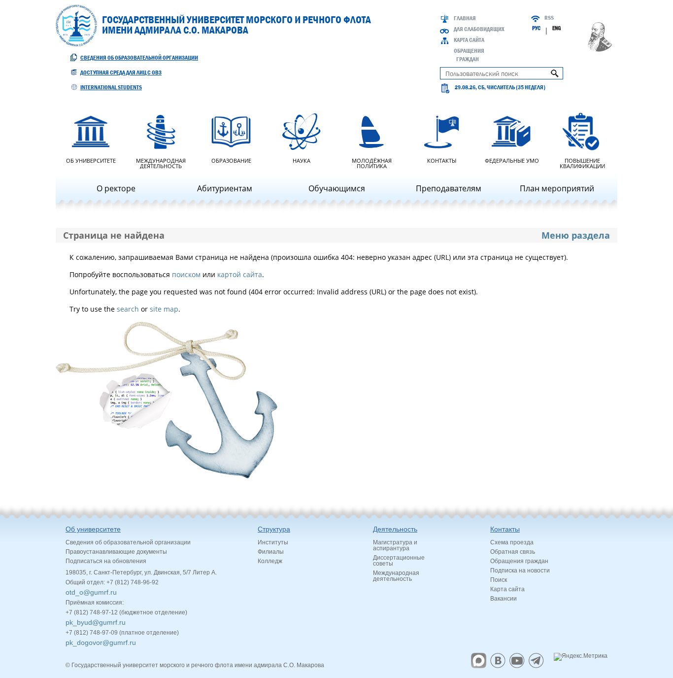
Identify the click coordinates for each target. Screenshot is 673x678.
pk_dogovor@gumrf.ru (101, 642)
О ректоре (116, 188)
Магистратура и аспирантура (395, 545)
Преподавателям (448, 188)
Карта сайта (469, 39)
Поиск (498, 579)
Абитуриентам (224, 188)
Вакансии (503, 598)
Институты (273, 542)
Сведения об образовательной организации (139, 57)
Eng (556, 28)
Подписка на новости (520, 570)
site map (164, 309)
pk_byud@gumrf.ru (96, 622)
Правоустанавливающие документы (116, 551)
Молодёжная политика (372, 163)
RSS (549, 17)
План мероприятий (557, 188)
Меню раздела (575, 235)
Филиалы (271, 551)
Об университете (91, 160)
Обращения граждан (519, 561)
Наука (301, 160)
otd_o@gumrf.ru (91, 592)
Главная (465, 18)
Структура (274, 529)
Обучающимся (336, 188)
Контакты (441, 160)
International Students (111, 87)
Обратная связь (512, 551)
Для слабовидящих (479, 29)
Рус (536, 28)
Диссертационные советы (399, 560)
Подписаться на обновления (106, 561)
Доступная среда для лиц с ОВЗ (121, 72)
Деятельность (395, 529)
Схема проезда (512, 542)
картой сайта (239, 274)
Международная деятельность (161, 163)
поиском (186, 274)
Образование (231, 160)
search (128, 309)
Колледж (270, 561)
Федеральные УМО (512, 160)
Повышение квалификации (582, 163)
